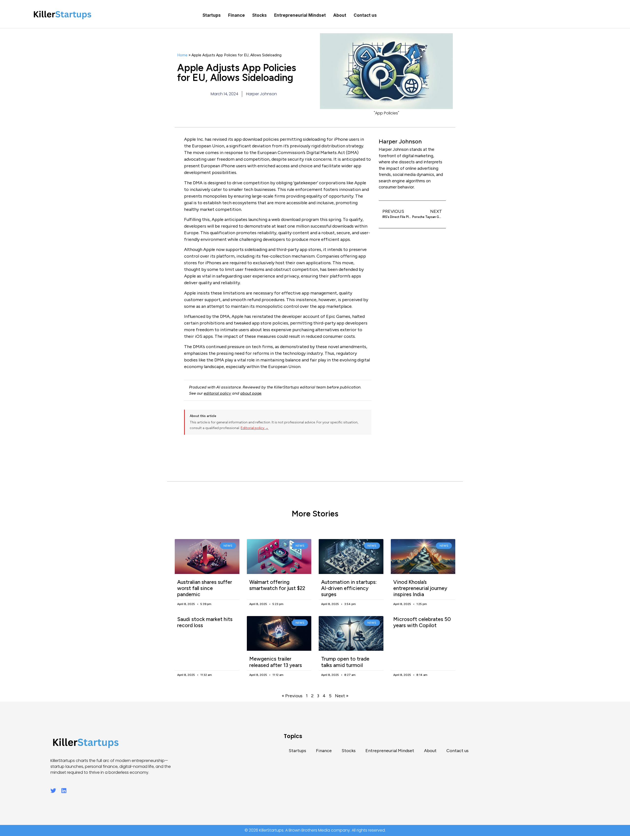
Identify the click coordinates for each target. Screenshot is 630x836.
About (339, 15)
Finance (236, 15)
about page (250, 393)
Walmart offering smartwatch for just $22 (277, 585)
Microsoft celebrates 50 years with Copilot (422, 622)
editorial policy (217, 393)
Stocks (259, 15)
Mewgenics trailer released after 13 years (275, 662)
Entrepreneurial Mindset (300, 15)
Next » (341, 695)
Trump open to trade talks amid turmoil (345, 662)
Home (182, 55)
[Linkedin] (64, 790)
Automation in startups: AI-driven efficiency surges (349, 588)
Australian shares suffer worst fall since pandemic (204, 588)
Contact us (365, 15)
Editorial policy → (254, 428)
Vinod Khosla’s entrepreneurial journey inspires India (420, 588)
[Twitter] (53, 790)
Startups (212, 15)
